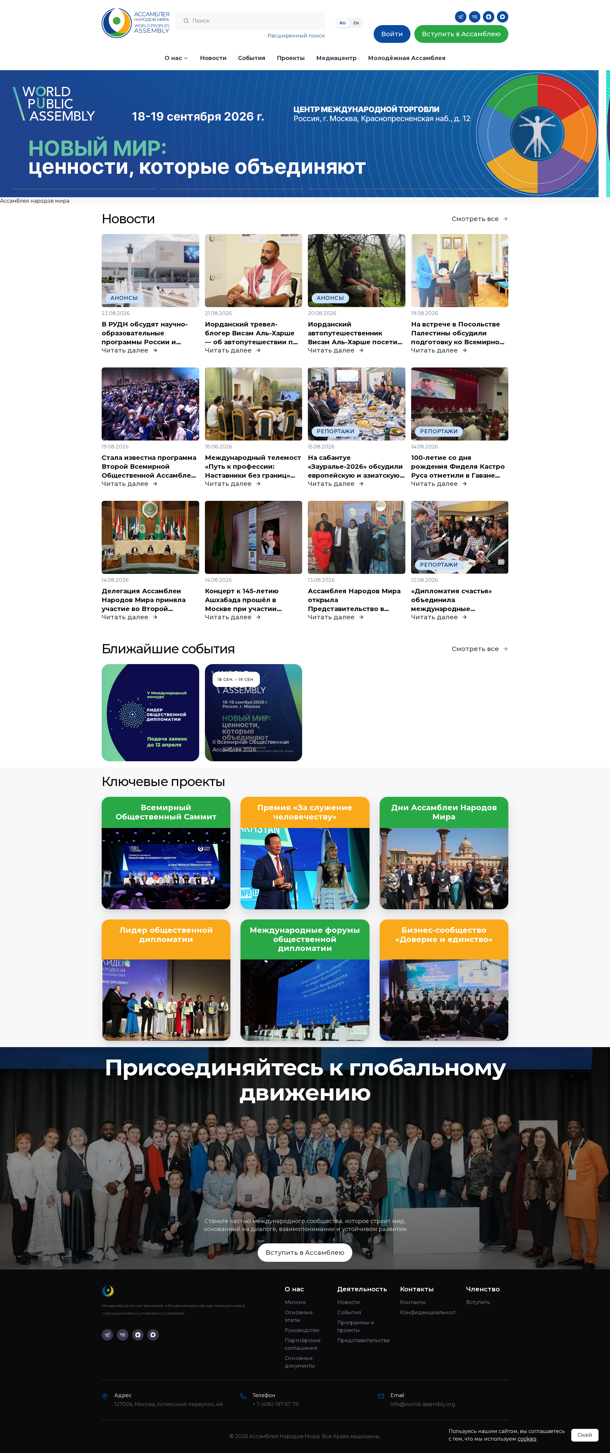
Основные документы (300, 1362)
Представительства (363, 1340)
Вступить (478, 1302)
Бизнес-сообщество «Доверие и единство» (444, 935)
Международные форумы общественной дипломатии (305, 939)
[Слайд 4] (525, 189)
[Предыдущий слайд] (76, 133)
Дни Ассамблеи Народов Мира (444, 812)
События (349, 1312)
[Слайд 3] (378, 189)
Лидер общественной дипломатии (166, 935)
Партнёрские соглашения (303, 1344)
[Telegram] (460, 17)
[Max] (502, 17)
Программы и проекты (355, 1326)
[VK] (474, 17)
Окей (585, 1435)
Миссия (295, 1302)
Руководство (302, 1330)
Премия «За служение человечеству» (304, 812)
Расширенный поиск (296, 36)
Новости (348, 1302)
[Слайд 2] (231, 189)
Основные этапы (299, 1316)
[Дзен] (488, 17)
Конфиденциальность (428, 1312)
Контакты (413, 1302)
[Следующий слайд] (534, 133)
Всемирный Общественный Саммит (166, 812)
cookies (527, 1439)
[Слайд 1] (84, 189)
